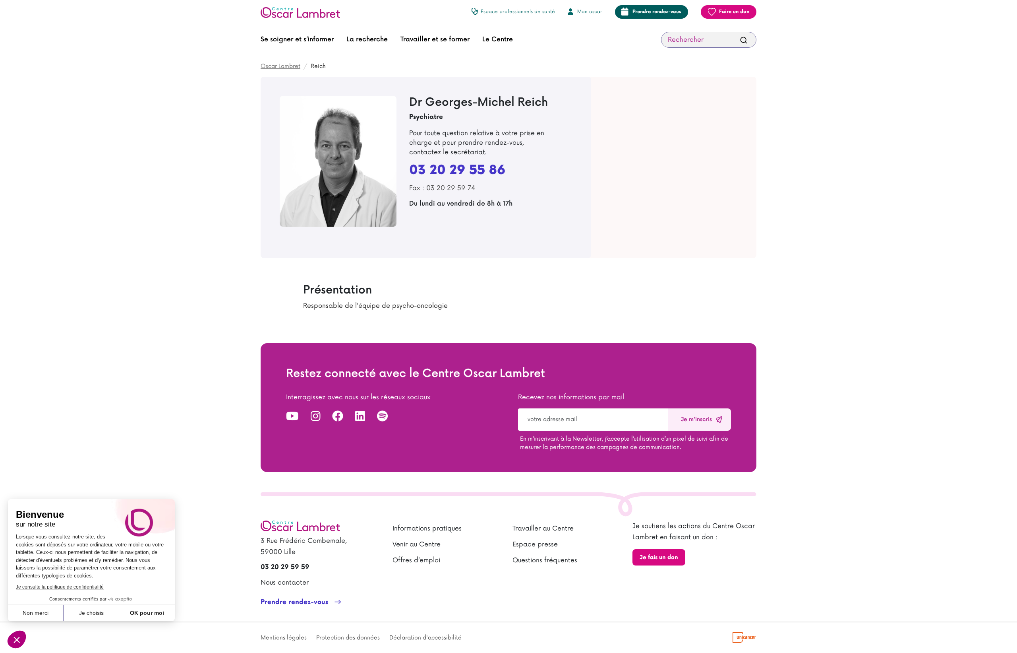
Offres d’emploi (416, 560)
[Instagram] (316, 416)
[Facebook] (337, 416)
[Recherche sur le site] (743, 40)
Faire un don (734, 12)
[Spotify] (382, 416)
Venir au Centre (416, 544)
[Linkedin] (360, 416)
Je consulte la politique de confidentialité (60, 587)
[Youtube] (292, 416)
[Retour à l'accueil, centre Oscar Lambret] (303, 12)
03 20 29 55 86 (457, 170)
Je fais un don (659, 557)
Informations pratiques (427, 529)
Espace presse (535, 544)
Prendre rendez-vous (656, 12)
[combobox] (708, 40)
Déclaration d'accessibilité (425, 637)
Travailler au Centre (543, 529)
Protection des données (348, 637)
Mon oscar (589, 12)
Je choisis (91, 613)
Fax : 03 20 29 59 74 (442, 188)
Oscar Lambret (280, 66)
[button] (297, 40)
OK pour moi (147, 613)
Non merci (35, 613)
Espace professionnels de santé (518, 12)
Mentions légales (284, 637)
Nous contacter (285, 583)
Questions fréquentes (544, 560)
